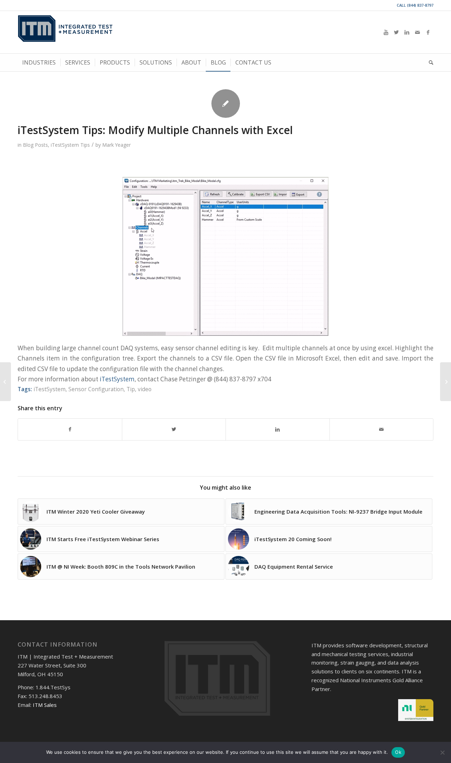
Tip (130, 389)
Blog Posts (35, 144)
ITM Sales (45, 704)
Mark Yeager (116, 144)
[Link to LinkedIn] (407, 32)
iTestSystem (117, 379)
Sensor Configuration (96, 389)
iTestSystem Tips (70, 144)
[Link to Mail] (417, 32)
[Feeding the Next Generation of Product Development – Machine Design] (445, 381)
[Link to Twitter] (396, 32)
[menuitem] (39, 62)
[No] (442, 752)
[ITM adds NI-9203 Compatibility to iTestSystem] (5, 381)
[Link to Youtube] (386, 32)
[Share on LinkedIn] (277, 429)
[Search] (428, 62)
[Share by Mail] (381, 429)
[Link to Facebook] (428, 32)
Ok (398, 752)
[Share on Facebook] (70, 429)
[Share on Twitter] (174, 429)
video (145, 389)
